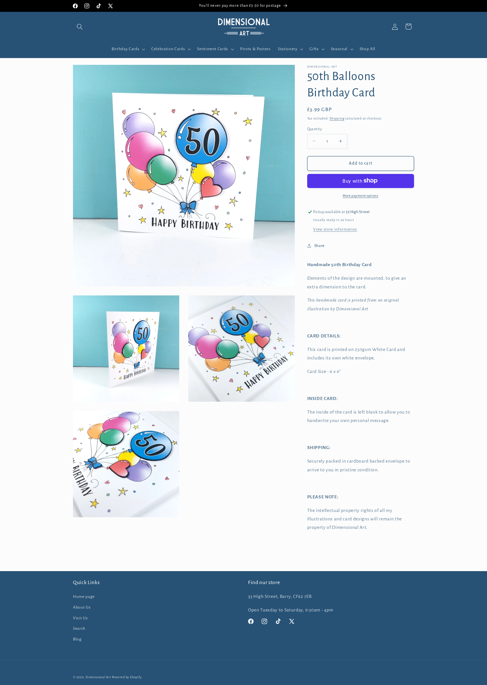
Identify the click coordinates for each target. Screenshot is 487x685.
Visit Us (80, 618)
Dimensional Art (98, 677)
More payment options (360, 195)
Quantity (314, 129)
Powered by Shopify (127, 677)
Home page (84, 597)
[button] (80, 26)
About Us (81, 607)
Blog (77, 639)
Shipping (336, 118)
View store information (335, 229)
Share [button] (319, 246)
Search (79, 628)
